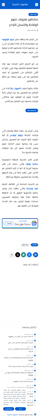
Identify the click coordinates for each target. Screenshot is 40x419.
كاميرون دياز (15, 88)
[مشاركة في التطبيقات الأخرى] (11, 254)
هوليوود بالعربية (20, 4)
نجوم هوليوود (8, 39)
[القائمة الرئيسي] (36, 4)
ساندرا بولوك (32, 164)
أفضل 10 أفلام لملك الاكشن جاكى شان (20, 343)
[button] (29, 254)
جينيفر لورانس (16, 135)
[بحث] (3, 4)
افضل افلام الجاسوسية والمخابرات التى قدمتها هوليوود (18, 359)
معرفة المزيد (8, 409)
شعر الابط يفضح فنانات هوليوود (23, 381)
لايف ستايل (33, 14)
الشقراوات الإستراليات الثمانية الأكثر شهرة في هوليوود (19, 374)
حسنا (20, 409)
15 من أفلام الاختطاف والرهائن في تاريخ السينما (20, 350)
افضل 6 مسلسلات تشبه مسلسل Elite (21, 366)
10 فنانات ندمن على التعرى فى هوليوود (20, 336)
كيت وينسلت (32, 188)
